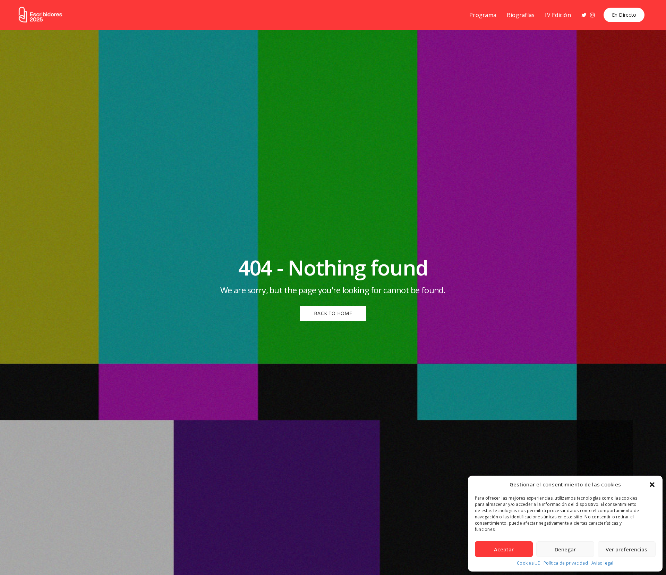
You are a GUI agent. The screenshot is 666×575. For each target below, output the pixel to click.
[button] (652, 484)
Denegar (565, 549)
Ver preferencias (626, 549)
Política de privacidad (566, 563)
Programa (482, 15)
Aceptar (504, 549)
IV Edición (558, 15)
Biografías (521, 15)
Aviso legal (602, 563)
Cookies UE (528, 563)
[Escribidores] (40, 15)
